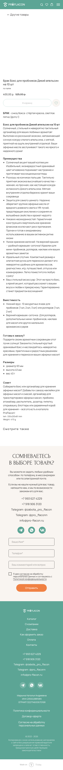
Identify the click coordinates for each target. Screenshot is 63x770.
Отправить (31, 588)
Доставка (31, 629)
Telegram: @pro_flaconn (31, 515)
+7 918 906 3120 (32, 504)
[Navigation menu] (58, 5)
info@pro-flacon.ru (32, 520)
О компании (31, 624)
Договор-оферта (31, 716)
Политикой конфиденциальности (30, 579)
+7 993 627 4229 (31, 498)
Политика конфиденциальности (31, 710)
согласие (24, 573)
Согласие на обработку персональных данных (31, 724)
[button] (41, 4)
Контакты (31, 645)
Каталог (31, 619)
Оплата (31, 639)
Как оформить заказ (31, 634)
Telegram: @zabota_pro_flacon (31, 509)
